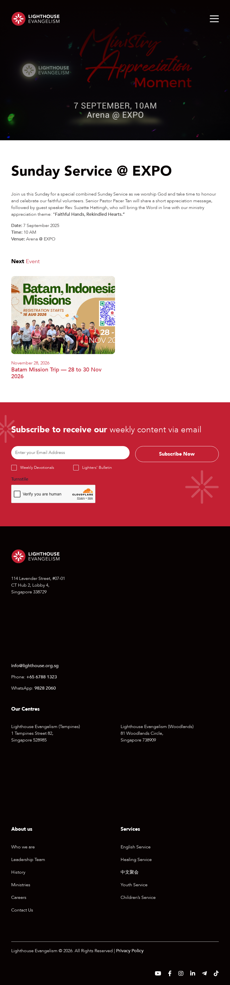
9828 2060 (45, 688)
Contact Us (22, 910)
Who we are (23, 847)
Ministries (20, 885)
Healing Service (136, 860)
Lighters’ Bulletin (97, 467)
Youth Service (134, 885)
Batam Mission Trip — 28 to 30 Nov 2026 (56, 373)
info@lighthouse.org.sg (35, 666)
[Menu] (214, 18)
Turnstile (19, 479)
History (18, 872)
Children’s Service (138, 897)
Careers (18, 897)
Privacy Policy (130, 951)
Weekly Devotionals (37, 467)
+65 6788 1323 (41, 677)
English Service (136, 847)
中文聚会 (130, 872)
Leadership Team (28, 860)
